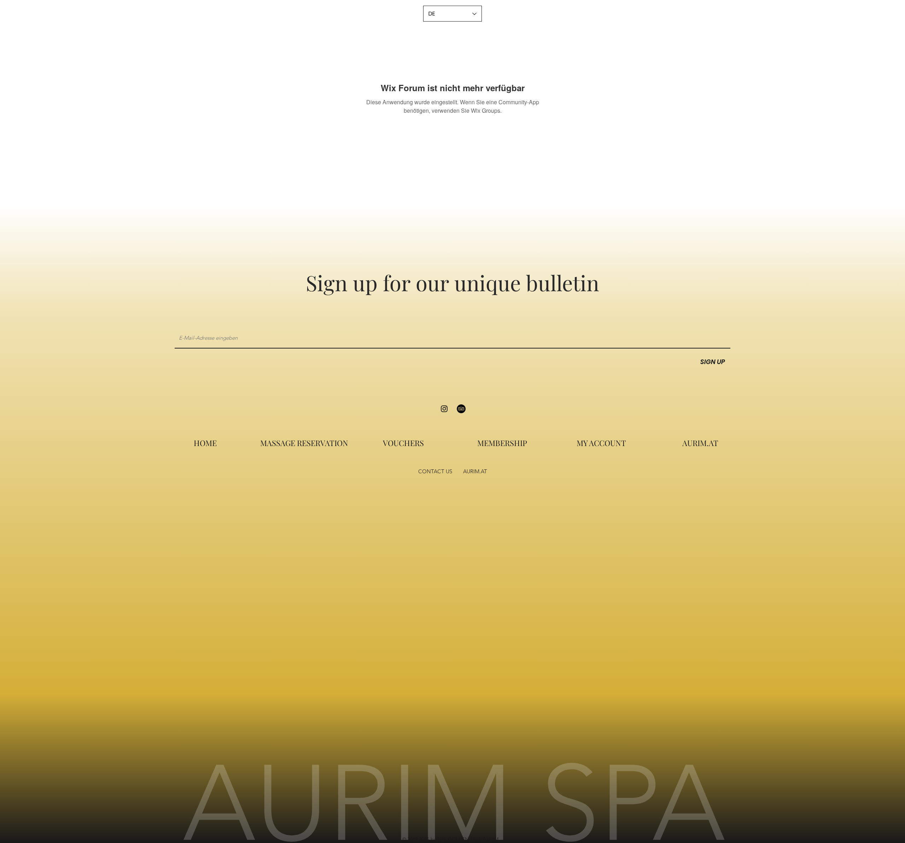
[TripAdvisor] (461, 408)
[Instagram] (444, 408)
